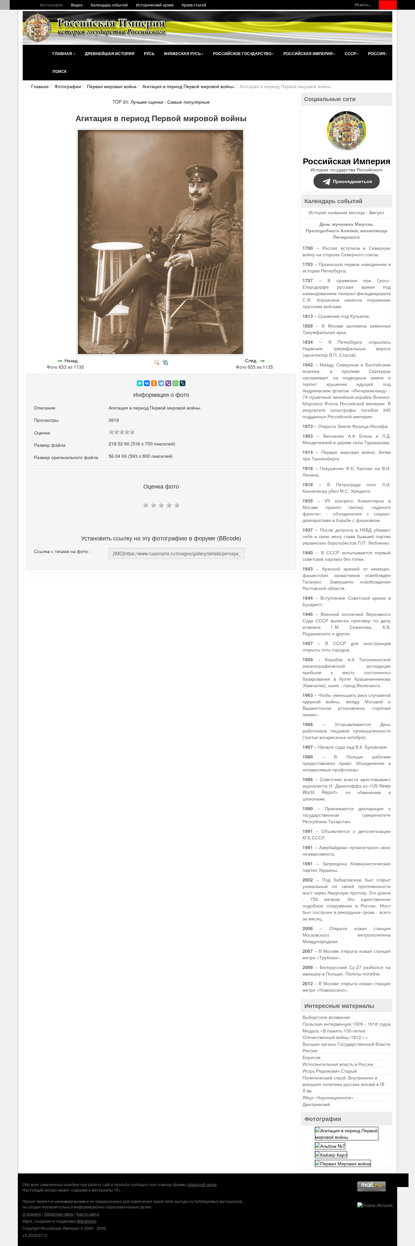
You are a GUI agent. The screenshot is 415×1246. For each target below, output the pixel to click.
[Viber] (168, 383)
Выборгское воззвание (326, 1017)
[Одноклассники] (154, 383)
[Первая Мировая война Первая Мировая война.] (343, 1162)
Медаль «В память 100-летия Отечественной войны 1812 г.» (335, 1033)
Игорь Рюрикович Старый (329, 1070)
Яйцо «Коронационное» (328, 1097)
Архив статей (194, 4)
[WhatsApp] (175, 383)
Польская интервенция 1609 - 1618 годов (346, 1024)
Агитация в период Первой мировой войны (188, 86)
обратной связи (202, 1184)
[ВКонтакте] (147, 383)
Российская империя (308, 53)
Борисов (311, 1057)
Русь (149, 53)
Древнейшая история (110, 53)
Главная (63, 53)
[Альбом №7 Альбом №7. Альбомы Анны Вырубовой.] (330, 1145)
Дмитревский (316, 1104)
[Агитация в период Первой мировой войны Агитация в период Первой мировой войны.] (161, 354)
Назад (71, 360)
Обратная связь (59, 1214)
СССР (350, 53)
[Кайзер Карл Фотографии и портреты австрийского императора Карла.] (331, 1154)
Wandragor (86, 1221)
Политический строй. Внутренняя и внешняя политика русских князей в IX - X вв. (344, 1084)
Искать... (363, 4)
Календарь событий (109, 4)
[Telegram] (161, 383)
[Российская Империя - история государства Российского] (96, 27)
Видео (77, 4)
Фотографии (51, 4)
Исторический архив (154, 4)
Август (377, 212)
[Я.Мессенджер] (140, 383)
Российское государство (242, 53)
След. (251, 360)
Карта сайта (88, 1214)
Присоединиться (352, 181)
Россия (376, 53)
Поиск (59, 71)
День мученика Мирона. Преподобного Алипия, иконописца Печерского (346, 230)
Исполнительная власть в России (337, 1064)
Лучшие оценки (147, 101)
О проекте (31, 1214)
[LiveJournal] (182, 383)
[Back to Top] (402, 1180)
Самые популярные (188, 101)
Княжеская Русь (182, 53)
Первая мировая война (111, 86)
